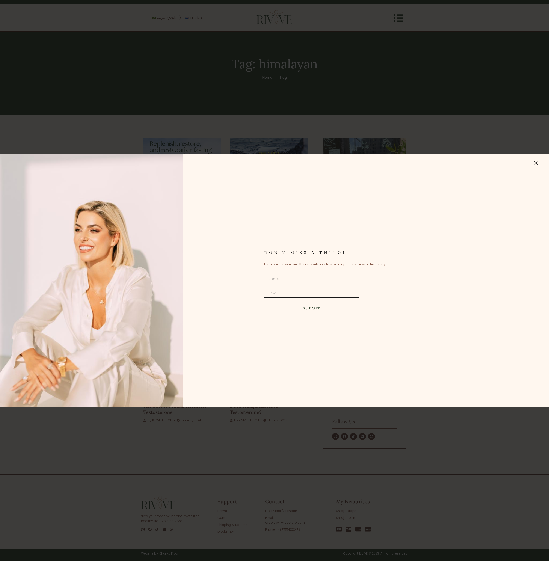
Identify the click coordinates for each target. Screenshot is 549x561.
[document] (274, 280)
